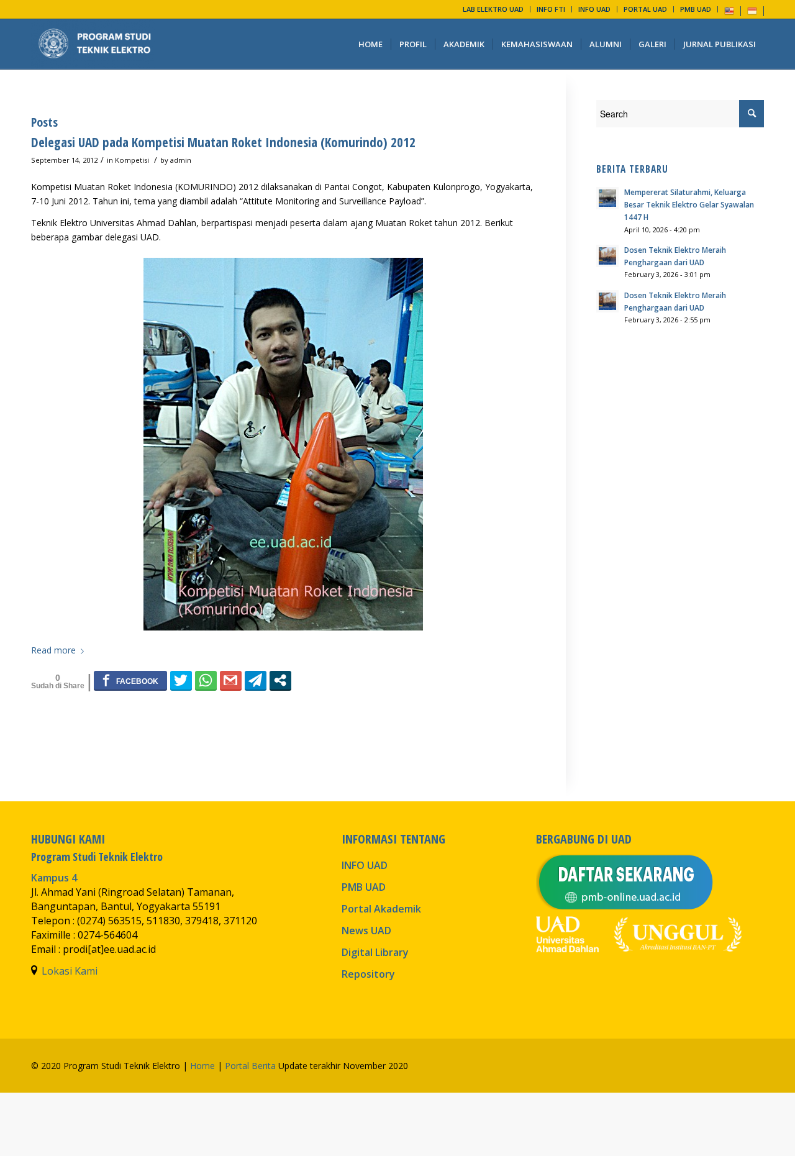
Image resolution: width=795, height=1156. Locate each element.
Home (202, 1066)
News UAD (366, 930)
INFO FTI (551, 9)
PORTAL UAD (645, 9)
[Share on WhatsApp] (206, 680)
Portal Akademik (381, 909)
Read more (53, 650)
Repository (368, 974)
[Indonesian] (752, 10)
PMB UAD (695, 9)
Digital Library (375, 952)
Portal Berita (250, 1066)
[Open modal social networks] (280, 680)
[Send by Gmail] (231, 680)
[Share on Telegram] (255, 680)
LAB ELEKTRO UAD (493, 9)
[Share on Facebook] (130, 680)
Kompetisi (132, 160)
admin (180, 160)
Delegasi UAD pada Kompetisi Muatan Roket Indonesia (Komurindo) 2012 (223, 142)
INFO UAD (594, 9)
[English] (729, 10)
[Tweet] (181, 680)
